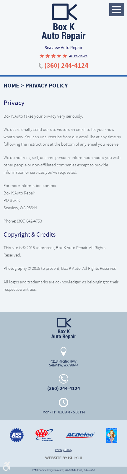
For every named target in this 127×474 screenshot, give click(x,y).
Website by (63, 458)
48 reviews (78, 56)
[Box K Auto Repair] (63, 22)
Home (11, 86)
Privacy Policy (46, 86)
